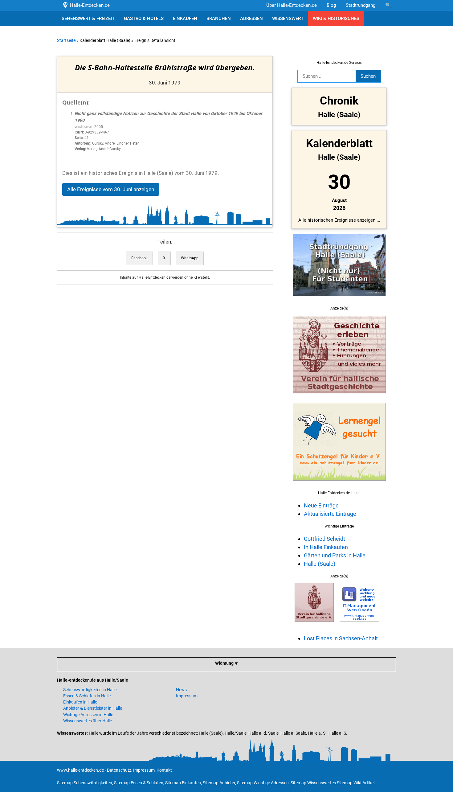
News (181, 689)
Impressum (187, 695)
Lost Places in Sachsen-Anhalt (341, 638)
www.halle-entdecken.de (80, 770)
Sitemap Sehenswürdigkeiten (84, 782)
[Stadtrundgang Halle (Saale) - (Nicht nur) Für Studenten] (339, 299)
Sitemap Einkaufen (183, 782)
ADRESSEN (251, 18)
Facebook (139, 258)
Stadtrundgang (360, 5)
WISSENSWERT (288, 18)
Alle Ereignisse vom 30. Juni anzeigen (110, 189)
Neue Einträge (321, 505)
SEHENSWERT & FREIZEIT (88, 18)
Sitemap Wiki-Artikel (355, 782)
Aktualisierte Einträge (330, 514)
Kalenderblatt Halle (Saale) (105, 40)
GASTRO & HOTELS (144, 18)
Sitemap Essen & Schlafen (138, 782)
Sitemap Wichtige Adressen (263, 782)
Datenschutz (119, 770)
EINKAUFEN (185, 18)
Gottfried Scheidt (324, 539)
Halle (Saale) (319, 563)
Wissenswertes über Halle (87, 720)
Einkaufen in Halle (80, 702)
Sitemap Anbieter (219, 782)
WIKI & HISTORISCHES (336, 18)
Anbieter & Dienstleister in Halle (92, 708)
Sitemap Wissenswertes (313, 782)
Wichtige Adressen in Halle (88, 714)
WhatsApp (189, 258)
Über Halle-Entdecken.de (291, 5)
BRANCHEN (218, 18)
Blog (331, 5)
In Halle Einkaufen (326, 547)
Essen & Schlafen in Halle (87, 695)
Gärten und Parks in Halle (334, 555)
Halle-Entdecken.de (88, 5)
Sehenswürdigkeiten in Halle (89, 689)
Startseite (66, 40)
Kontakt (164, 770)
